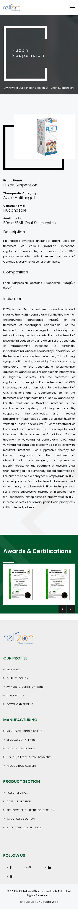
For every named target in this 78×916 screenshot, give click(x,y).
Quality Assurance (20, 748)
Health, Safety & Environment (28, 757)
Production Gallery (21, 766)
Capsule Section (18, 801)
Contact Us (15, 695)
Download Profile (19, 704)
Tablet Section (17, 792)
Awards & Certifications (25, 687)
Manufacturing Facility (24, 731)
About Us (13, 669)
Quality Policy (17, 678)
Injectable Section (20, 819)
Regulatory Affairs (21, 740)
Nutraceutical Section (23, 827)
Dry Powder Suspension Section (24, 88)
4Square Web (48, 902)
